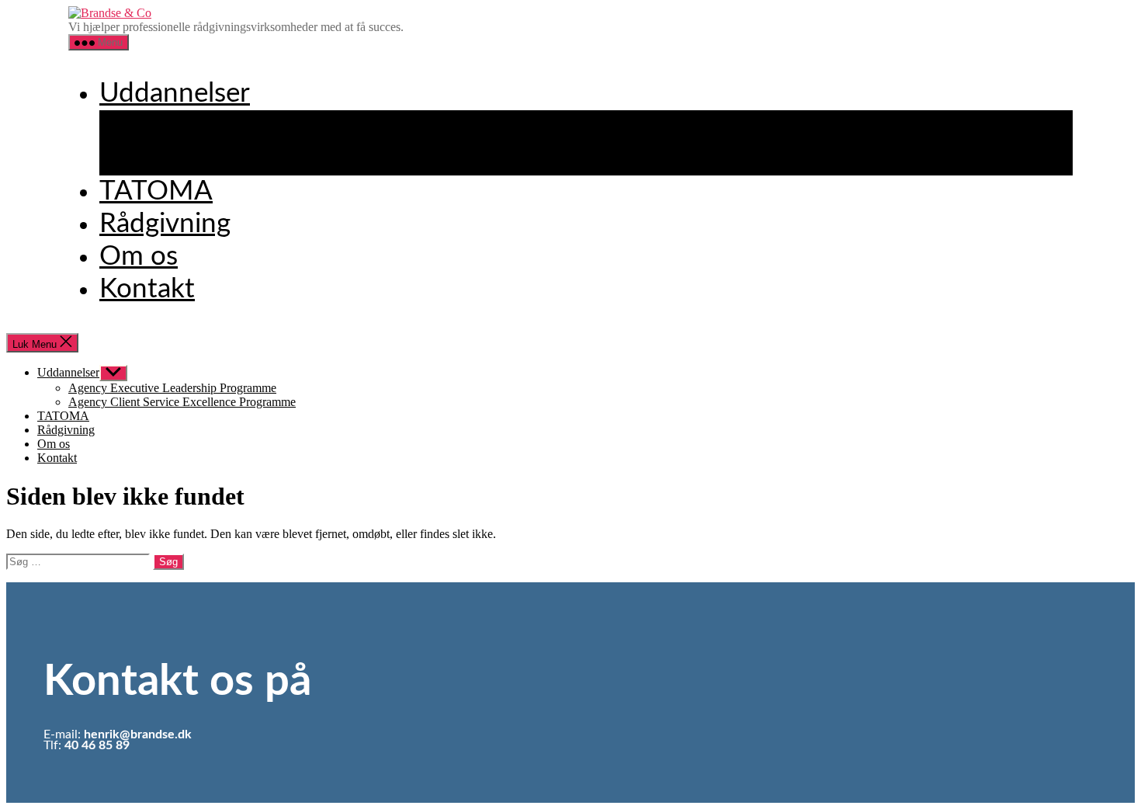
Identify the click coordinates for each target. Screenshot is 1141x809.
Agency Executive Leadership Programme (376, 126)
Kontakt (147, 289)
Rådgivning (165, 224)
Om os (138, 256)
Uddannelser (174, 93)
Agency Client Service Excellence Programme (397, 158)
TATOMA (156, 191)
